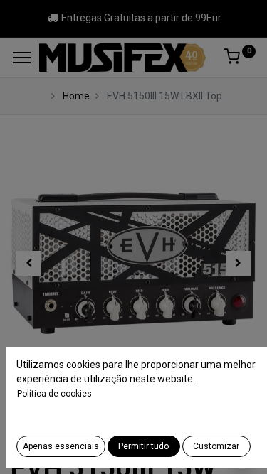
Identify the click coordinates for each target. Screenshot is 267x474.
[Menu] (21, 57)
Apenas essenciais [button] (61, 446)
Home (76, 96)
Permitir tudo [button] (143, 446)
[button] (29, 262)
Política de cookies (54, 394)
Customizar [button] (216, 446)
